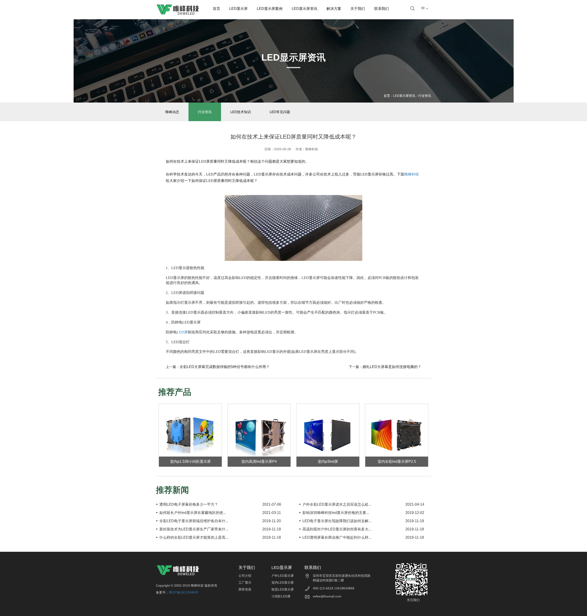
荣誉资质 (244, 589)
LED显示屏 (238, 9)
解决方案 (334, 9)
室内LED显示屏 (282, 582)
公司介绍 (244, 575)
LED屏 (182, 332)
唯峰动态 (172, 112)
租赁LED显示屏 (282, 589)
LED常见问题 (280, 112)
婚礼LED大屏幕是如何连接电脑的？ (392, 367)
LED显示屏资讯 (304, 9)
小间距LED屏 (281, 596)
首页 (216, 9)
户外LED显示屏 (282, 575)
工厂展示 (244, 582)
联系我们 (381, 9)
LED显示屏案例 (269, 9)
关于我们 (357, 9)
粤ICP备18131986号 (183, 592)
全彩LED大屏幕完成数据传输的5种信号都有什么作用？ (225, 367)
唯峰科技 (411, 174)
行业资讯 (424, 96)
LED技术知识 (240, 112)
